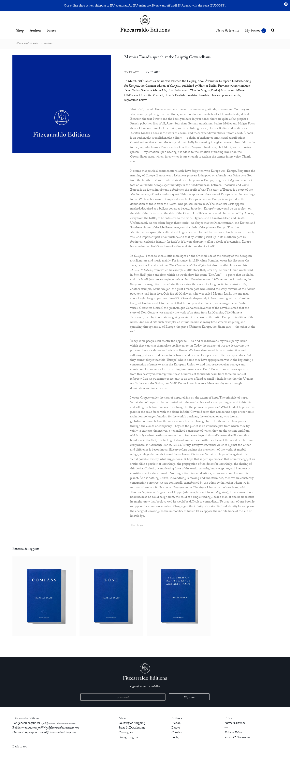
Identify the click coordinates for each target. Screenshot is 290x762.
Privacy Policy (233, 732)
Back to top (19, 747)
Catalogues (126, 732)
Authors (35, 31)
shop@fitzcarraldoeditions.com (58, 732)
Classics (176, 732)
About (123, 718)
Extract (48, 44)
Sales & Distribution (132, 728)
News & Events (227, 31)
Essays (175, 728)
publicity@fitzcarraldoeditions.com (58, 728)
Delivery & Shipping (132, 723)
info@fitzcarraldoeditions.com (58, 723)
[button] (273, 30)
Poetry (175, 737)
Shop (20, 31)
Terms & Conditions (237, 737)
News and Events (27, 44)
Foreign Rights (128, 737)
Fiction (176, 723)
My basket (252, 31)
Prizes (51, 31)
